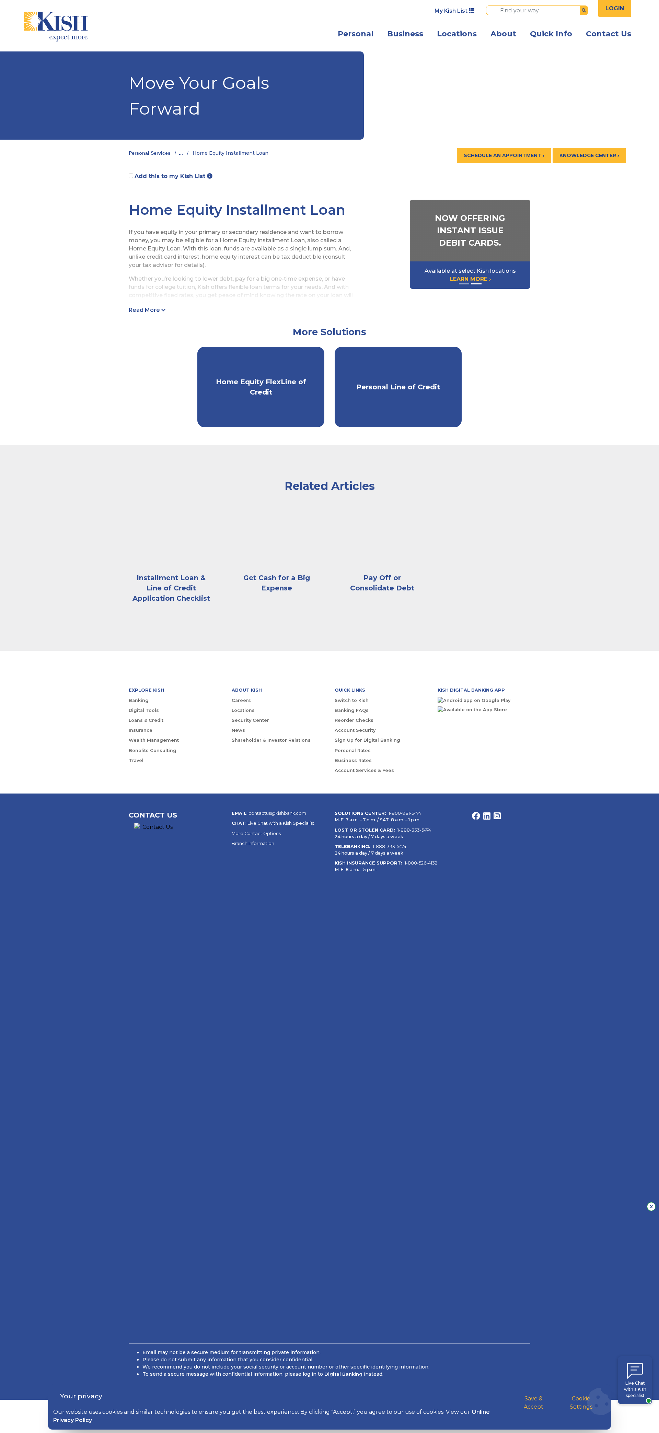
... (181, 153)
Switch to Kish (352, 700)
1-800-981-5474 (405, 813)
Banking (139, 700)
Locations (457, 33)
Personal (355, 33)
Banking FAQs (352, 710)
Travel (136, 760)
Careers (241, 700)
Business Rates (353, 760)
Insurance (140, 730)
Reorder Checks (354, 720)
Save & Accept (533, 1402)
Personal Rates (353, 750)
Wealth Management (154, 740)
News (238, 730)
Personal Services (150, 153)
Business (405, 33)
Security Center (250, 720)
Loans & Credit (146, 720)
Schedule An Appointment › (504, 155)
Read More (145, 310)
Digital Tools (144, 710)
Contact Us (608, 33)
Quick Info (551, 33)
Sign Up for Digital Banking (367, 740)
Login (614, 8)
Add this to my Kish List (171, 176)
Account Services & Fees (364, 770)
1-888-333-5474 (414, 830)
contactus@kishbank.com (277, 813)
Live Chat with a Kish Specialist (280, 823)
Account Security (355, 730)
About (503, 33)
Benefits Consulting (152, 750)
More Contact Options (256, 833)
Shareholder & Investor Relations (271, 740)
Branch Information (253, 843)
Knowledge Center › (589, 155)
